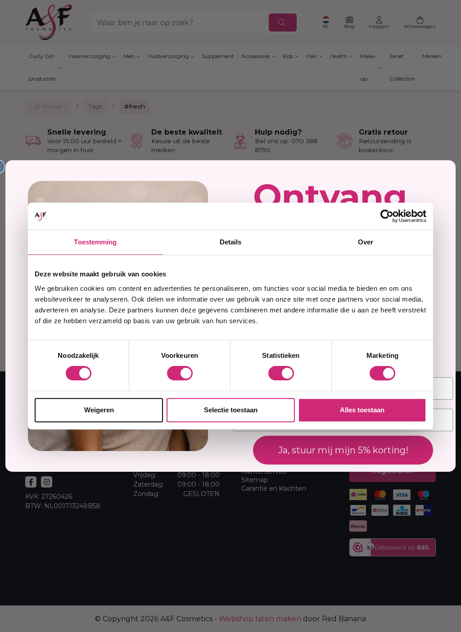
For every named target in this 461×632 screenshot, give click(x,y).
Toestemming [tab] (95, 242)
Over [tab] (365, 242)
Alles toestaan (362, 410)
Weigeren (99, 410)
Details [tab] (231, 242)
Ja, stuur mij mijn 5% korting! (343, 450)
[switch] (180, 373)
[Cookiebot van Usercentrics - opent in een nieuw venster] (387, 216)
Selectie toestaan (231, 410)
